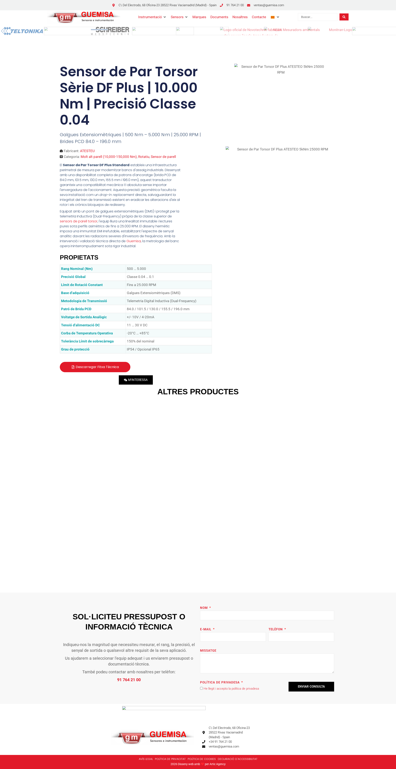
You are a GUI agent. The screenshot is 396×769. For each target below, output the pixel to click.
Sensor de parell (163, 157)
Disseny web (186, 764)
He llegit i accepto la (231, 688)
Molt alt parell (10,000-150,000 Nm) (109, 157)
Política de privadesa (220, 682)
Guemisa (133, 241)
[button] (152, 17)
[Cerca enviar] (344, 16)
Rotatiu (143, 157)
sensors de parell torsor (78, 221)
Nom (204, 608)
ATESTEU (87, 151)
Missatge (208, 650)
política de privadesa (245, 688)
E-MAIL (206, 629)
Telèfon (276, 629)
